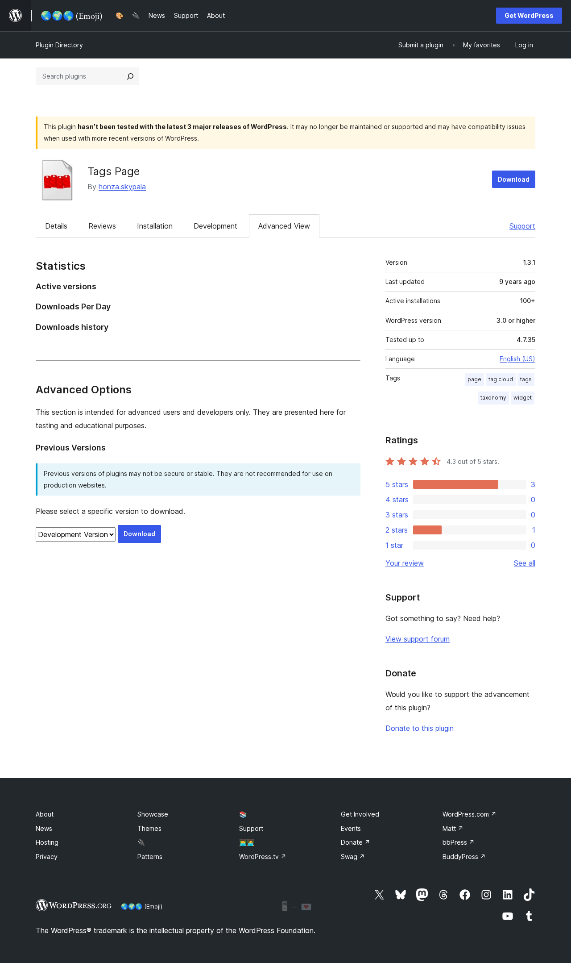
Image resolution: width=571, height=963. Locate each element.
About (45, 814)
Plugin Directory (59, 45)
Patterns (149, 856)
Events (351, 828)
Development (215, 225)
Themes (149, 828)
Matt (453, 828)
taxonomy (493, 397)
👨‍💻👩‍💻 (246, 842)
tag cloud (500, 379)
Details (56, 225)
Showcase (152, 814)
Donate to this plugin (419, 728)
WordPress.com (470, 814)
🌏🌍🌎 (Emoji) (141, 906)
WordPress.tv (262, 856)
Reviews (102, 225)
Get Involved (360, 814)
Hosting (47, 842)
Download (514, 179)
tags (526, 379)
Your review (404, 563)
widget (522, 397)
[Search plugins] (130, 76)
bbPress (459, 842)
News (44, 828)
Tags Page (113, 171)
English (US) (517, 359)
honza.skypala (122, 186)
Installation (155, 225)
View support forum (417, 638)
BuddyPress (464, 856)
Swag (353, 856)
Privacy (47, 856)
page (474, 379)
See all (524, 563)
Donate (355, 842)
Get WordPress (529, 15)
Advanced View (284, 225)
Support (522, 225)
